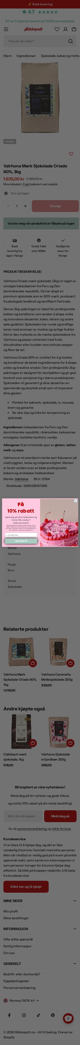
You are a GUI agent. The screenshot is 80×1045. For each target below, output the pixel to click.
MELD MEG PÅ (21, 541)
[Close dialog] (75, 500)
